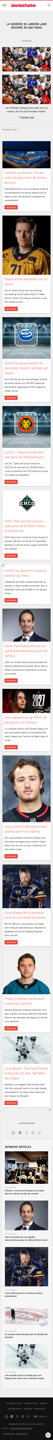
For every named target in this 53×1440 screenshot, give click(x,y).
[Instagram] (33, 1133)
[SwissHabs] (23, 5)
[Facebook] (20, 1133)
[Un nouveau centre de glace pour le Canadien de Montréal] (26, 1315)
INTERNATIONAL (14, 1408)
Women (43, 1403)
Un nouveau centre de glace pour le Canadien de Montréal (26, 1336)
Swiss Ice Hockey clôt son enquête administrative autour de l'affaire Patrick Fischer (26, 1239)
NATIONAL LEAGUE (14, 1403)
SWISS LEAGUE (31, 1403)
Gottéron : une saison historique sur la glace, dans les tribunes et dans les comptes (24, 1192)
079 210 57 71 (22, 1433)
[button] (4, 5)
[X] (26, 1133)
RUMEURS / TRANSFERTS (34, 1408)
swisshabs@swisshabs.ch (21, 1428)
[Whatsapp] (13, 1133)
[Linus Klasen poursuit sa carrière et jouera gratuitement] (26, 1266)
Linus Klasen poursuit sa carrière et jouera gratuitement (23, 1295)
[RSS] (39, 1133)
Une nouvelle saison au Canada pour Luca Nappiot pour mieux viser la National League (24, 1377)
